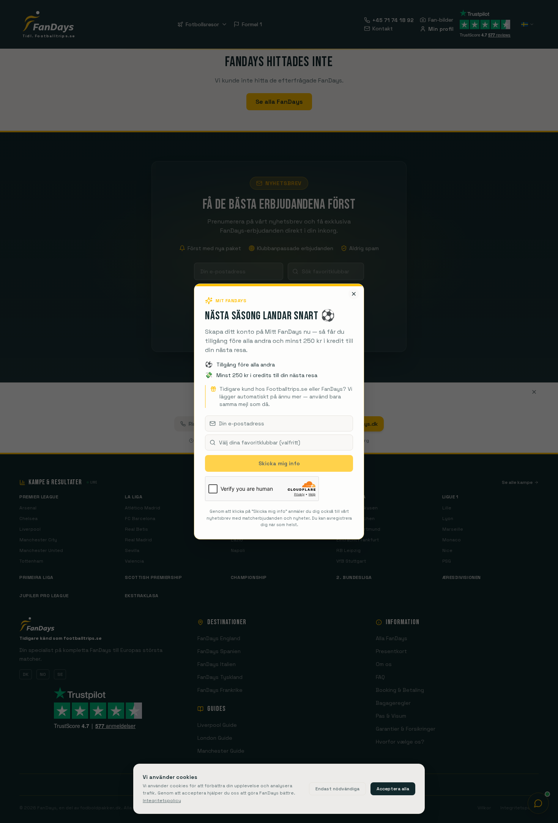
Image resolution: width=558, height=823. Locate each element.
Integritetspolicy (162, 801)
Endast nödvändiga (337, 789)
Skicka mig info (279, 463)
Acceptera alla (393, 789)
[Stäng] (353, 294)
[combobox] (279, 442)
